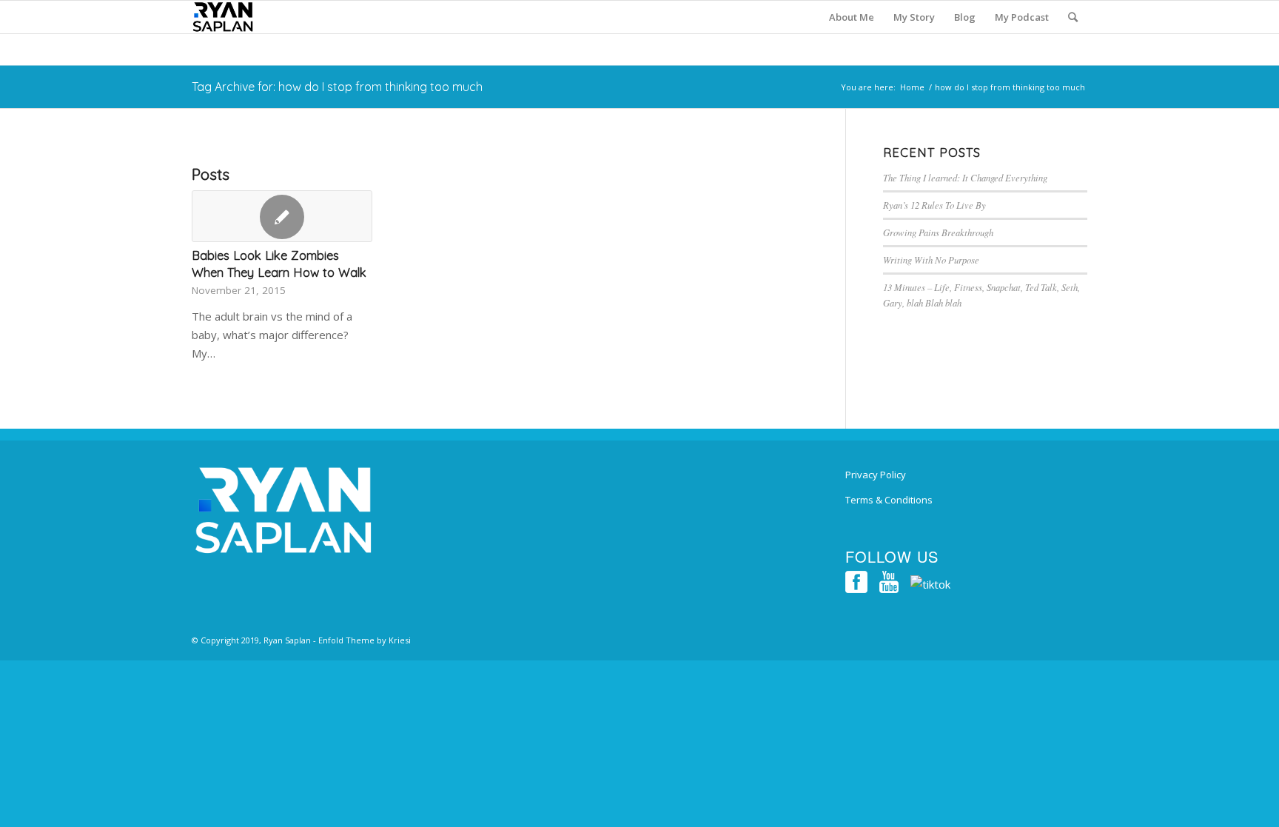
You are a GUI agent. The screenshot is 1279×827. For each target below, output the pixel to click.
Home (912, 87)
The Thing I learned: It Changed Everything (965, 177)
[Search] (1072, 17)
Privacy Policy (875, 474)
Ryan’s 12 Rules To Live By (934, 204)
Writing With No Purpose (931, 259)
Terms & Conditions (889, 499)
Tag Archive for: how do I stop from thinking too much (337, 86)
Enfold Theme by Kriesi (364, 640)
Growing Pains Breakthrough (938, 232)
